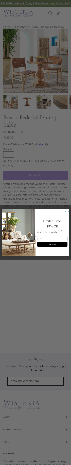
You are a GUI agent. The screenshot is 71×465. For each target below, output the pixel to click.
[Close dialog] (67, 211)
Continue (52, 244)
